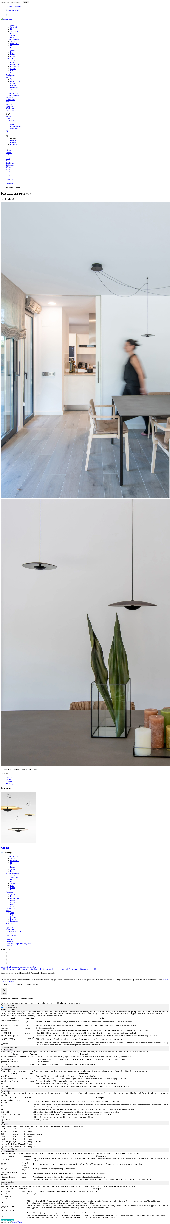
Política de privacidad (60, 969)
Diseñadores (10, 75)
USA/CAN (10, 120)
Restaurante (14, 67)
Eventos (13, 85)
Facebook (9, 777)
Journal (8, 77)
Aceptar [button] (19, 984)
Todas (12, 25)
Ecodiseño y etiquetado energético (18, 944)
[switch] (2, 1049)
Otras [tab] (3, 1122)
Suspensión (14, 27)
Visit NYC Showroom (14, 6)
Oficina (13, 69)
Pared (12, 37)
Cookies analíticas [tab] (7, 1182)
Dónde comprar (11, 108)
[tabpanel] (85, 1028)
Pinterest (9, 781)
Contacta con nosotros (28, 967)
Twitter (8, 779)
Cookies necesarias (11, 1007)
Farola (12, 56)
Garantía (9, 946)
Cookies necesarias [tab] (8, 1005)
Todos (12, 60)
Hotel (12, 62)
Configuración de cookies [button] (34, 984)
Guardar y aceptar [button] (7, 1220)
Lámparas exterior (12, 40)
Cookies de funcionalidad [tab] (10, 1067)
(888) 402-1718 (13, 11)
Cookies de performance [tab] (10, 1047)
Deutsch (9, 118)
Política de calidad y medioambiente (14, 969)
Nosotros (9, 90)
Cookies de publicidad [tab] (9, 1149)
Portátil (12, 33)
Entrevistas (14, 87)
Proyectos (9, 58)
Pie (11, 29)
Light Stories (15, 81)
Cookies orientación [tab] (8, 1089)
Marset (8, 175)
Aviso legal (73, 969)
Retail (12, 71)
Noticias (13, 83)
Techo (12, 35)
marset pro (9, 106)
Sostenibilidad (11, 935)
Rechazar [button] (6, 984)
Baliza (12, 54)
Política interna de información (39, 969)
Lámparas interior (12, 23)
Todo (12, 79)
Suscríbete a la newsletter (10, 967)
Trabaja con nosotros (13, 931)
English (8, 116)
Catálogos (9, 941)
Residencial (14, 65)
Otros (12, 73)
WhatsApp (9, 784)
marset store (10, 110)
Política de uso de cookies (87, 969)
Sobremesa (14, 31)
